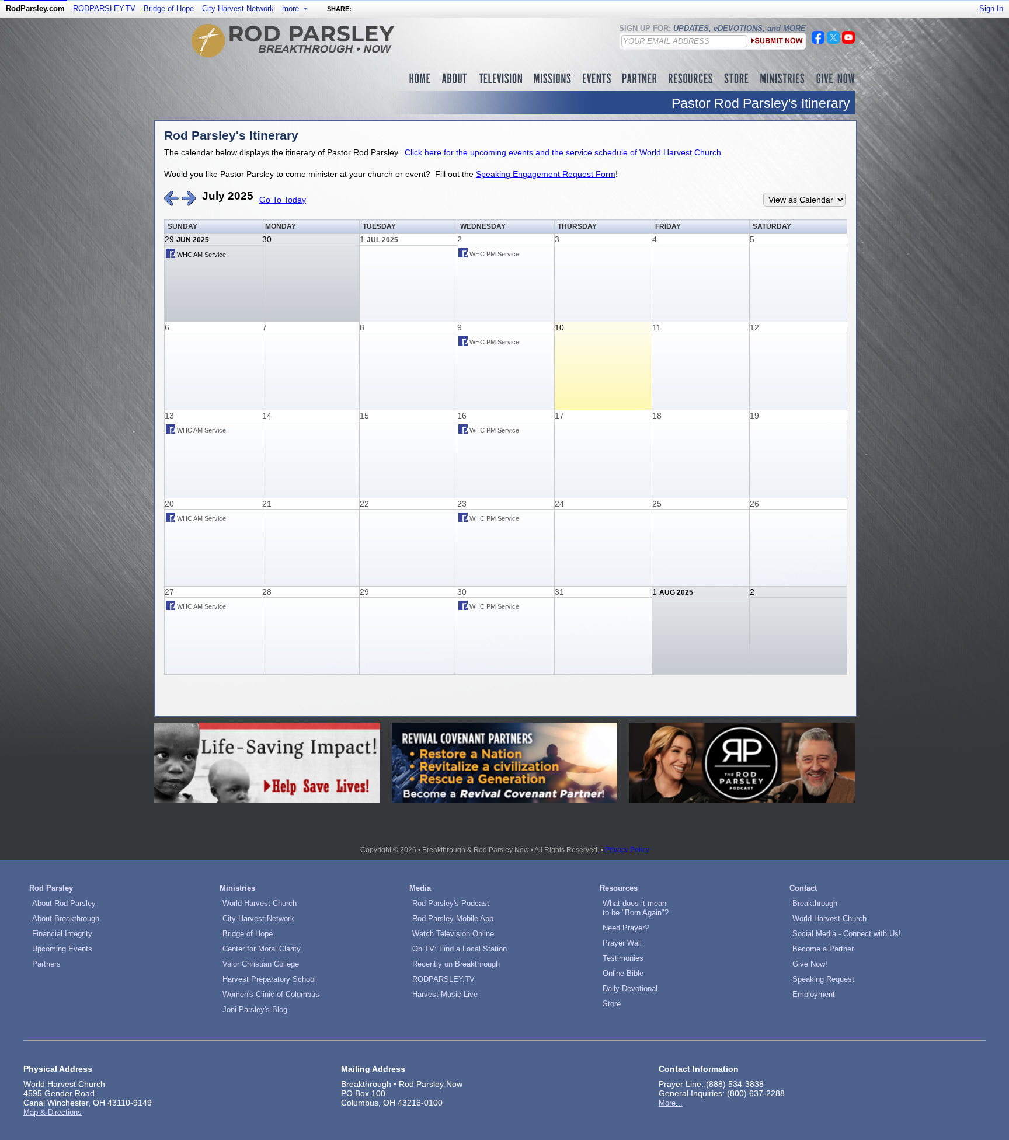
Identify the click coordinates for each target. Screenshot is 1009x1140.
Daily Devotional (630, 988)
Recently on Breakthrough (456, 964)
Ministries (237, 888)
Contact (803, 888)
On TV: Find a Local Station (459, 948)
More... (671, 1103)
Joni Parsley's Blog (254, 1009)
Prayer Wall (622, 943)
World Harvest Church (259, 903)
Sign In (991, 8)
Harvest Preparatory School (269, 979)
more (291, 8)
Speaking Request (823, 979)
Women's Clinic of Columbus (270, 994)
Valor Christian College (260, 964)
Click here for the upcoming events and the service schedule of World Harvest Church (563, 152)
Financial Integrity (62, 933)
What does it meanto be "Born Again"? (636, 908)
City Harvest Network (238, 8)
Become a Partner (823, 948)
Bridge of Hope (169, 8)
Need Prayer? (626, 927)
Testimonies (623, 958)
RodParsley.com (35, 8)
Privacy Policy (627, 850)
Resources (619, 888)
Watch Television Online (453, 933)
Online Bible (623, 973)
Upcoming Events (62, 948)
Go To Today (282, 199)
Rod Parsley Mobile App (452, 918)
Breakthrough (814, 903)
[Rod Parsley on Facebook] (818, 41)
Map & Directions (52, 1112)
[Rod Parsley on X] (833, 41)
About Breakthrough (65, 918)
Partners (46, 964)
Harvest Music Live (445, 994)
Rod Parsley (51, 888)
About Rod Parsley (64, 903)
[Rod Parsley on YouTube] (848, 41)
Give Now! (809, 964)
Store (612, 1003)
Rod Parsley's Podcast (450, 903)
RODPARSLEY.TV (104, 8)
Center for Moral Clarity (261, 948)
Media (420, 888)
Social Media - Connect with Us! (846, 933)
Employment (813, 994)
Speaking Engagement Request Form (545, 174)
